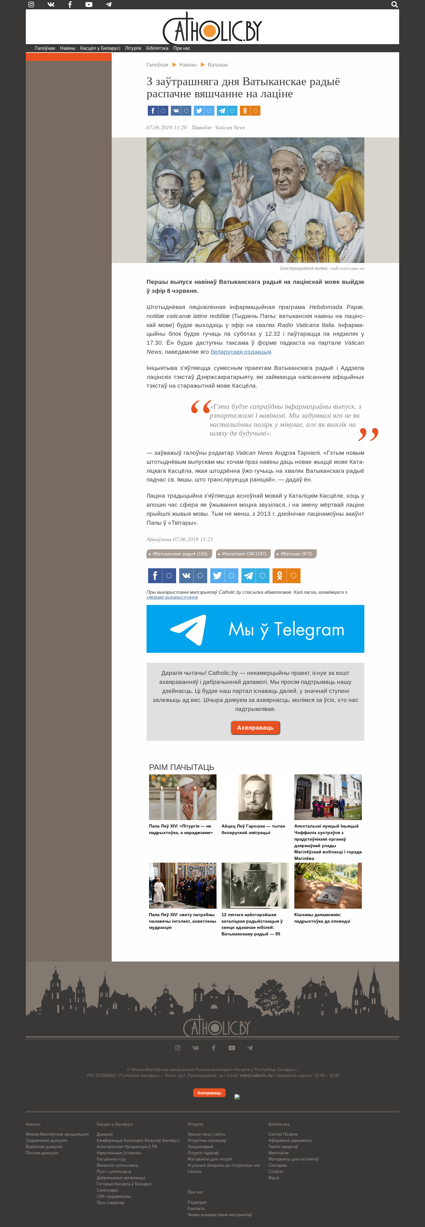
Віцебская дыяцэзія (44, 1146)
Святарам (278, 1165)
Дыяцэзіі (105, 1134)
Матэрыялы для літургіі (210, 1159)
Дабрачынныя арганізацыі (121, 1177)
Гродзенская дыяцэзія (46, 1140)
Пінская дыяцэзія (42, 1153)
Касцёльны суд (111, 1159)
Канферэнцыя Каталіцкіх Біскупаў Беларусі (138, 1140)
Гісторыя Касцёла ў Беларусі (124, 1184)
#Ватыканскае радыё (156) (180, 553)
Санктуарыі (107, 1190)
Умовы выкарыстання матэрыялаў (220, 1214)
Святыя (195, 1171)
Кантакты (196, 1208)
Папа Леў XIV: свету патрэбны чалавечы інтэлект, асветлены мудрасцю (182, 921)
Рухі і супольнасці (114, 1171)
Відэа (274, 1177)
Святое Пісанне (283, 1134)
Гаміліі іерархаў (283, 1146)
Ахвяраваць (255, 727)
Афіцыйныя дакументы (290, 1140)
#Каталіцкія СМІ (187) (244, 553)
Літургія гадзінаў (203, 1153)
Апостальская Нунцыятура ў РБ (127, 1146)
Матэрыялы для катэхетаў (294, 1159)
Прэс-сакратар (110, 1202)
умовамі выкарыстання (172, 597)
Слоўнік (276, 1171)
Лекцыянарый (200, 1146)
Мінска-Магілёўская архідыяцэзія (57, 1134)
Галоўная (45, 48)
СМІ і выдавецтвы (114, 1196)
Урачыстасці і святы (206, 1134)
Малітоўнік (279, 1153)
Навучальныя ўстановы (119, 1153)
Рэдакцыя (197, 1202)
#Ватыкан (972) (296, 553)
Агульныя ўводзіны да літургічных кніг (224, 1165)
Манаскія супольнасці (117, 1165)
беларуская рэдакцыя (241, 351)
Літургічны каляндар (207, 1140)
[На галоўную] (212, 26)
